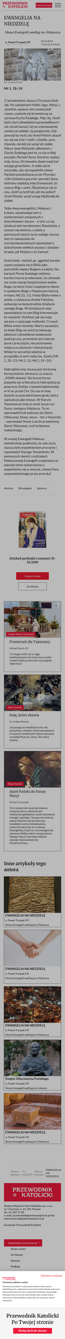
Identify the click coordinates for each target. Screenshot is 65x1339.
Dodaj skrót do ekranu (32, 1330)
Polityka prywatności (51, 1275)
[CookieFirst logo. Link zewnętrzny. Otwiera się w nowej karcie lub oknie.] (8, 1278)
